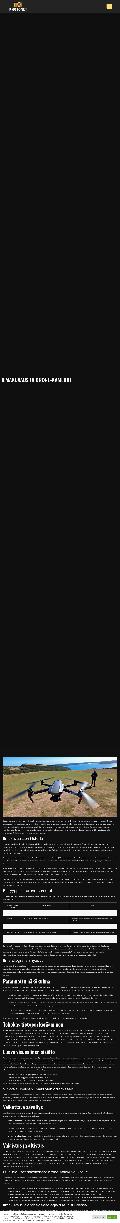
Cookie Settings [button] (99, 1217)
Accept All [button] (112, 1217)
